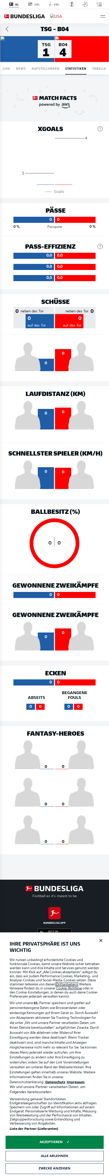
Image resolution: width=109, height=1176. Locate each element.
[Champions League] (85, 4)
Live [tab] (6, 68)
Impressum (76, 1082)
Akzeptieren (51, 1142)
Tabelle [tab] (99, 68)
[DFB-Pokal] (72, 4)
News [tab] (21, 68)
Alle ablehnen (54, 1156)
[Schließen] (100, 940)
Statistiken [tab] (75, 68)
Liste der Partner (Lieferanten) (34, 1129)
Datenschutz (55, 1082)
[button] (103, 16)
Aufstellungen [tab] (46, 68)
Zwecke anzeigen (55, 1168)
